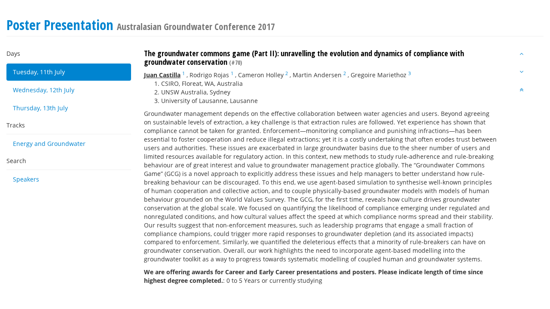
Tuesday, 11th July (39, 72)
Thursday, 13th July (40, 108)
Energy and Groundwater (49, 143)
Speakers (26, 179)
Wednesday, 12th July (43, 90)
